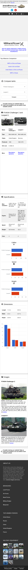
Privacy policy (8, 568)
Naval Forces (6, 497)
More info (12, 2)
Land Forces (6, 490)
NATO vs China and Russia (14, 63)
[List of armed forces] (9, 13)
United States (6, 517)
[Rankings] (13, 13)
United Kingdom (7, 528)
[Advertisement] (14, 29)
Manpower (6, 504)
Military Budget (7, 501)
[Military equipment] (17, 13)
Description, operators (12, 153)
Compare (14, 97)
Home (15, 568)
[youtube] (15, 11)
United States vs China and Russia (14, 69)
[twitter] (11, 11)
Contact (22, 568)
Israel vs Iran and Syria (14, 66)
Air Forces (6, 493)
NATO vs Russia (14, 73)
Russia (5, 521)
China (4, 524)
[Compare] (22, 13)
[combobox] (14, 87)
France (5, 532)
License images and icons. (13, 479)
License (5, 412)
